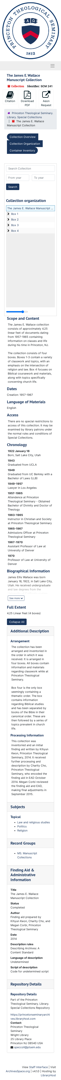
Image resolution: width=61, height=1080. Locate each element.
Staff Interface (38, 1067)
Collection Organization (25, 143)
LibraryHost (48, 1075)
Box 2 (15, 219)
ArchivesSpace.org (18, 1071)
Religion (22, 830)
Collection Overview (23, 137)
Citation (10, 101)
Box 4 (15, 230)
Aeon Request (46, 103)
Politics (22, 826)
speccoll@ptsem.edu (27, 1047)
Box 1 (14, 214)
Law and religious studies (33, 822)
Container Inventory (22, 150)
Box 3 (15, 225)
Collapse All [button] (16, 622)
